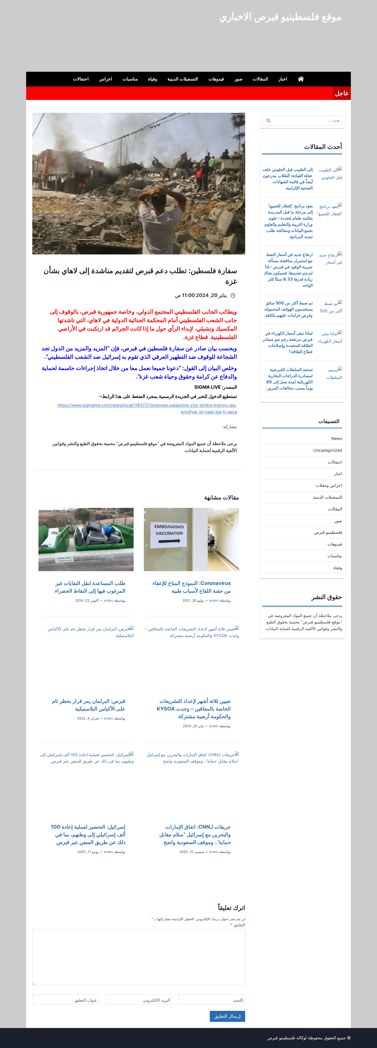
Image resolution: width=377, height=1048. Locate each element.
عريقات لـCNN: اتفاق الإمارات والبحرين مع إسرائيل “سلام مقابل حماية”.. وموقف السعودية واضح (195, 834)
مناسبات (130, 78)
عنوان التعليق (85, 1000)
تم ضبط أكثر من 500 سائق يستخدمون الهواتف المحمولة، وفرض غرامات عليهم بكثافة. (288, 309)
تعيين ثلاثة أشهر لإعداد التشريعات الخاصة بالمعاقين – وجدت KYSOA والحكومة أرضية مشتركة (194, 709)
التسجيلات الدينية (182, 78)
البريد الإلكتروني (156, 1000)
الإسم (238, 1000)
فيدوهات (216, 78)
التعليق (237, 924)
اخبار (283, 78)
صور (238, 78)
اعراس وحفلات (329, 485)
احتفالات (81, 78)
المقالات (260, 78)
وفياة (152, 78)
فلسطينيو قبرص (328, 532)
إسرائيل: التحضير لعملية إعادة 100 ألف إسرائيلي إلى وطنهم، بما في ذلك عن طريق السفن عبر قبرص (88, 834)
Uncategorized (327, 450)
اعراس (105, 78)
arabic (214, 600)
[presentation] (191, 539)
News (336, 438)
